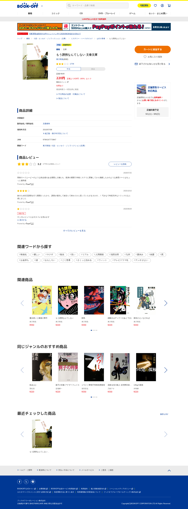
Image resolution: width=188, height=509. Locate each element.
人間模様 (100, 254)
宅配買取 (144, 5)
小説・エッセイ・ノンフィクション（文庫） (50, 38)
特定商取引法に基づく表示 (64, 492)
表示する (23, 220)
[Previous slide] (22, 303)
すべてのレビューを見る (74, 231)
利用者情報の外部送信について (89, 492)
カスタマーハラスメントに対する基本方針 (33, 492)
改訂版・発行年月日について (56, 133)
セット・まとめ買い (158, 13)
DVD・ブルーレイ (106, 13)
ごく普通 (66, 260)
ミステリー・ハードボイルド (82, 38)
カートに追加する (152, 49)
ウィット (103, 260)
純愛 (152, 254)
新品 (93, 69)
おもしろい (50, 260)
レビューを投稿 (120, 164)
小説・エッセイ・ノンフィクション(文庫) (68, 146)
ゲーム (132, 13)
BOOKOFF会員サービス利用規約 (63, 489)
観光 (62, 254)
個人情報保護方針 (97, 489)
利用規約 (84, 489)
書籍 (30, 13)
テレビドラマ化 (121, 260)
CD (81, 13)
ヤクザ (50, 254)
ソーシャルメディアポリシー (120, 489)
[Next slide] (166, 303)
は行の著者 (101, 38)
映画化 (24, 254)
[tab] (91, 330)
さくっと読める (84, 260)
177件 (72, 64)
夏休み (140, 254)
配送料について (45, 470)
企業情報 (42, 489)
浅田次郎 (115, 254)
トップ (19, 38)
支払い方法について (66, 470)
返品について (63, 98)
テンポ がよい (141, 260)
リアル (85, 254)
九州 (128, 254)
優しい (37, 254)
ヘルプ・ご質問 (25, 470)
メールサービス (87, 470)
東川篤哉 (59, 59)
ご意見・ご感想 (107, 470)
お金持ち (25, 260)
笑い (73, 254)
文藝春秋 (46, 124)
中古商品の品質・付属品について (71, 94)
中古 (68, 69)
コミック (56, 13)
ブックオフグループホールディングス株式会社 (121, 492)
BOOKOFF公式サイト (25, 489)
